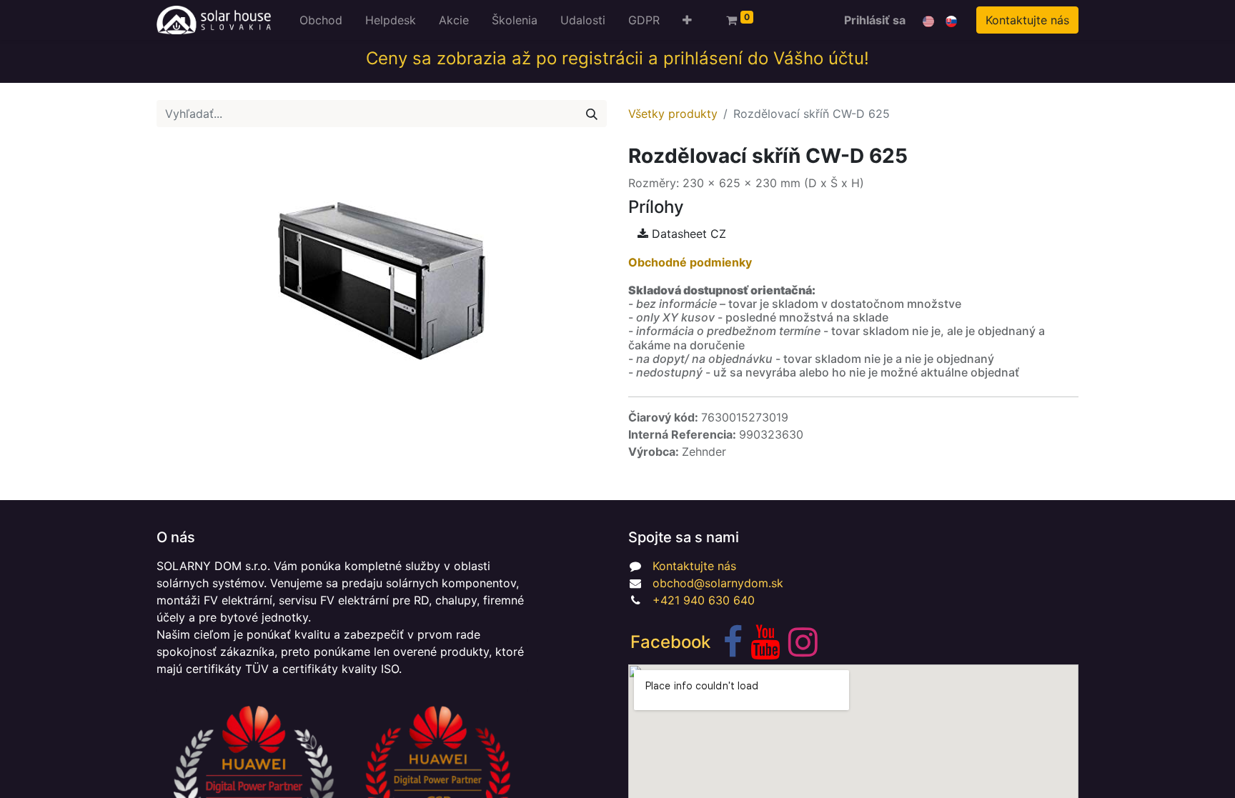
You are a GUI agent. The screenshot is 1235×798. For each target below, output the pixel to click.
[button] (687, 20)
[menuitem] (321, 20)
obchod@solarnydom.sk (718, 583)
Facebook (670, 642)
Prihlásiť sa (875, 20)
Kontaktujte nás (1027, 20)
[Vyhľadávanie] (592, 113)
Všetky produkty (673, 113)
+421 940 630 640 (704, 600)
